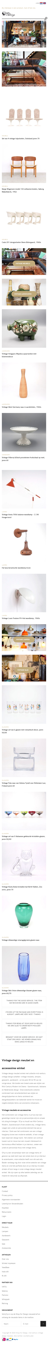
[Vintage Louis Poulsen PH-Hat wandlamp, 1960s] (24, 593)
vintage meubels (13, 62)
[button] (20, 82)
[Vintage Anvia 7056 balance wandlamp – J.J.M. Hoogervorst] (24, 489)
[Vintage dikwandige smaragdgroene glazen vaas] (24, 914)
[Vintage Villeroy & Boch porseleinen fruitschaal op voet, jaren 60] (24, 432)
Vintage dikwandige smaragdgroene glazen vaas (20, 940)
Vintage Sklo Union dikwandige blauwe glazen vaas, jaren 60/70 (22, 991)
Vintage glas (23, 670)
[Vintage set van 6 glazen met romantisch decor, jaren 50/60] (24, 704)
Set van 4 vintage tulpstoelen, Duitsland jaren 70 (20, 138)
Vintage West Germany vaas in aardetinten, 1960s (21, 407)
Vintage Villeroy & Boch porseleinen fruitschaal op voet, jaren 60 (23, 458)
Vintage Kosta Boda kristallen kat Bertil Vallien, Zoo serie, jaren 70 (22, 888)
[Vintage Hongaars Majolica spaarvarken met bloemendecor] (24, 328)
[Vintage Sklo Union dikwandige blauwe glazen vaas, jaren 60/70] (24, 965)
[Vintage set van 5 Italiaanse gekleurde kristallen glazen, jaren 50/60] (24, 811)
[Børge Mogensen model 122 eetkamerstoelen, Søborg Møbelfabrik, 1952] (24, 163)
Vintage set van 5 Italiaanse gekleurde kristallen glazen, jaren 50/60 (23, 837)
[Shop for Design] (8, 14)
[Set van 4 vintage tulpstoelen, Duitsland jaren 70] (24, 113)
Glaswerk (5, 727)
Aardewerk (6, 351)
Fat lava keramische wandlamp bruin (16, 568)
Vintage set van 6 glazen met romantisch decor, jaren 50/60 (22, 731)
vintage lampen (23, 639)
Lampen (4, 512)
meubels (5, 136)
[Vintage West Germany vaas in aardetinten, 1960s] (24, 381)
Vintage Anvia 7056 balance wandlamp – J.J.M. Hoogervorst (20, 515)
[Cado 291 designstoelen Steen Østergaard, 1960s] (24, 217)
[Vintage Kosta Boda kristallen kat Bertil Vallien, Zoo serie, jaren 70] (24, 861)
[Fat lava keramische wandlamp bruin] (24, 542)
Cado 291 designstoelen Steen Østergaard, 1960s (21, 242)
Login (38, 3)
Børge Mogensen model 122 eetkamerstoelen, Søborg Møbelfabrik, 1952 (23, 190)
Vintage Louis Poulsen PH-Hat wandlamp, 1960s (21, 618)
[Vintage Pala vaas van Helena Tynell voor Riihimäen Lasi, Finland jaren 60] (24, 757)
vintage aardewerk (23, 294)
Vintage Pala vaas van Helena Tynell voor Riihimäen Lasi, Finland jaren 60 (24, 784)
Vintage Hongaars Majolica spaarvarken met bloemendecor (19, 355)
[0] (45, 20)
